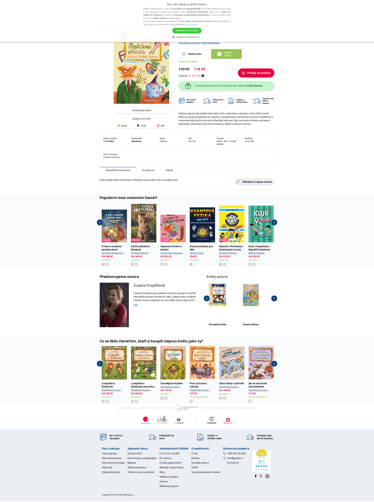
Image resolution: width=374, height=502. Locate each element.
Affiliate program (169, 486)
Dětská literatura (137, 467)
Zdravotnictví (135, 453)
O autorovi (148, 170)
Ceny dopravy (109, 453)
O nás (194, 453)
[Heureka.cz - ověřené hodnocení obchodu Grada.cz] (262, 460)
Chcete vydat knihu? (171, 462)
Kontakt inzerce (200, 462)
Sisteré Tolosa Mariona (171, 253)
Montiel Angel (197, 253)
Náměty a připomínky (171, 467)
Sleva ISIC (107, 467)
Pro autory (165, 458)
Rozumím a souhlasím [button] (187, 30)
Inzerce (164, 481)
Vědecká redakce (169, 476)
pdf (163, 125)
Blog (162, 472)
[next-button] (274, 222)
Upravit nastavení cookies (205, 472)
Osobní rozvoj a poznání (141, 472)
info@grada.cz (235, 458)
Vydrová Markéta (210, 43)
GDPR (194, 467)
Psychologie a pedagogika (142, 458)
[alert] (187, 21)
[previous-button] (100, 222)
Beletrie (132, 462)
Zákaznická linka (111, 472)
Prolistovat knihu (141, 110)
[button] (187, 37)
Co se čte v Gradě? (170, 453)
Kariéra (195, 458)
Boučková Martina (140, 253)
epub (124, 125)
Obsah (169, 170)
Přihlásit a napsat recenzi (257, 181)
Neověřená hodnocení (118, 170)
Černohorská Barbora (112, 253)
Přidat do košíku (259, 73)
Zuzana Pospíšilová (149, 285)
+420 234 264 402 (236, 453)
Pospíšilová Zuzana (189, 43)
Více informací (191, 24)
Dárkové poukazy (111, 458)
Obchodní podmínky (113, 462)
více (136, 304)
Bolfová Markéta (256, 253)
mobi (143, 125)
